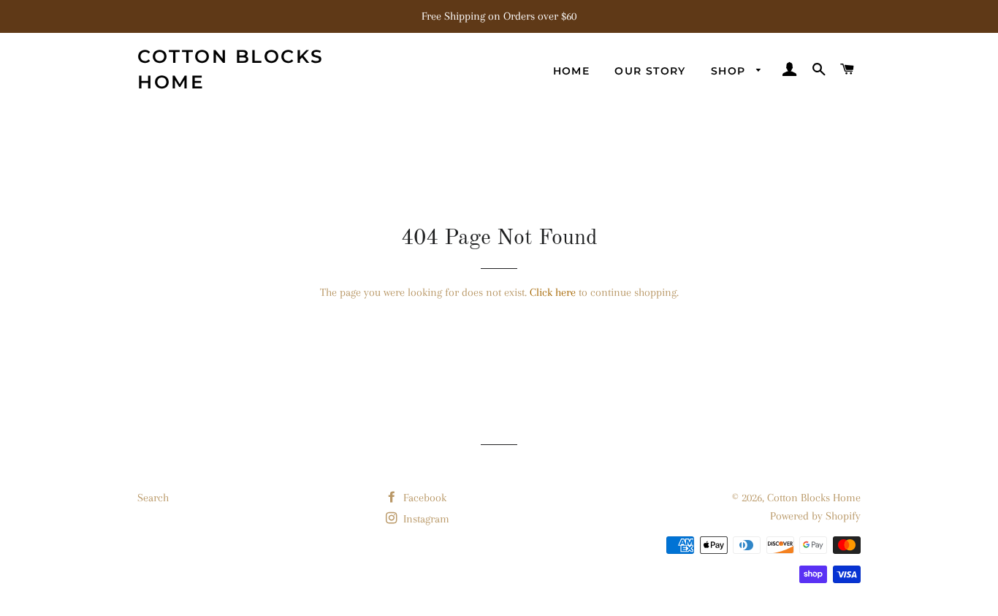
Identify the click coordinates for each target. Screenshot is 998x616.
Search (153, 497)
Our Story (650, 70)
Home (571, 70)
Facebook (423, 497)
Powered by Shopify (815, 515)
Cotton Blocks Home (230, 69)
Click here (553, 292)
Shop (730, 70)
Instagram (424, 518)
